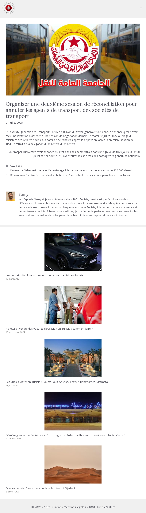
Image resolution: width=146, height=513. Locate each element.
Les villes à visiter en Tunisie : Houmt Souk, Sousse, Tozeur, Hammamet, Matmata (57, 382)
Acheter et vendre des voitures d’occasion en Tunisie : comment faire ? (49, 328)
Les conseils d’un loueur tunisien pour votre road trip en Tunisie (44, 275)
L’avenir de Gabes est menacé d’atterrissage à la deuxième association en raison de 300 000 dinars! (71, 170)
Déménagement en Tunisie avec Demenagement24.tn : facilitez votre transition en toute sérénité (65, 435)
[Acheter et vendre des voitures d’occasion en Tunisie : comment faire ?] (73, 322)
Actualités (16, 165)
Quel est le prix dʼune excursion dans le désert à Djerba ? (40, 488)
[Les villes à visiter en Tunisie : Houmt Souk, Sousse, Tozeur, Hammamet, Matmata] (73, 375)
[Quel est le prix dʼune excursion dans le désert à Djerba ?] (73, 481)
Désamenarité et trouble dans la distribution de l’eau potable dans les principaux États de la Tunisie (70, 175)
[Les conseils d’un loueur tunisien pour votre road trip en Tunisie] (73, 268)
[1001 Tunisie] (8, 8)
